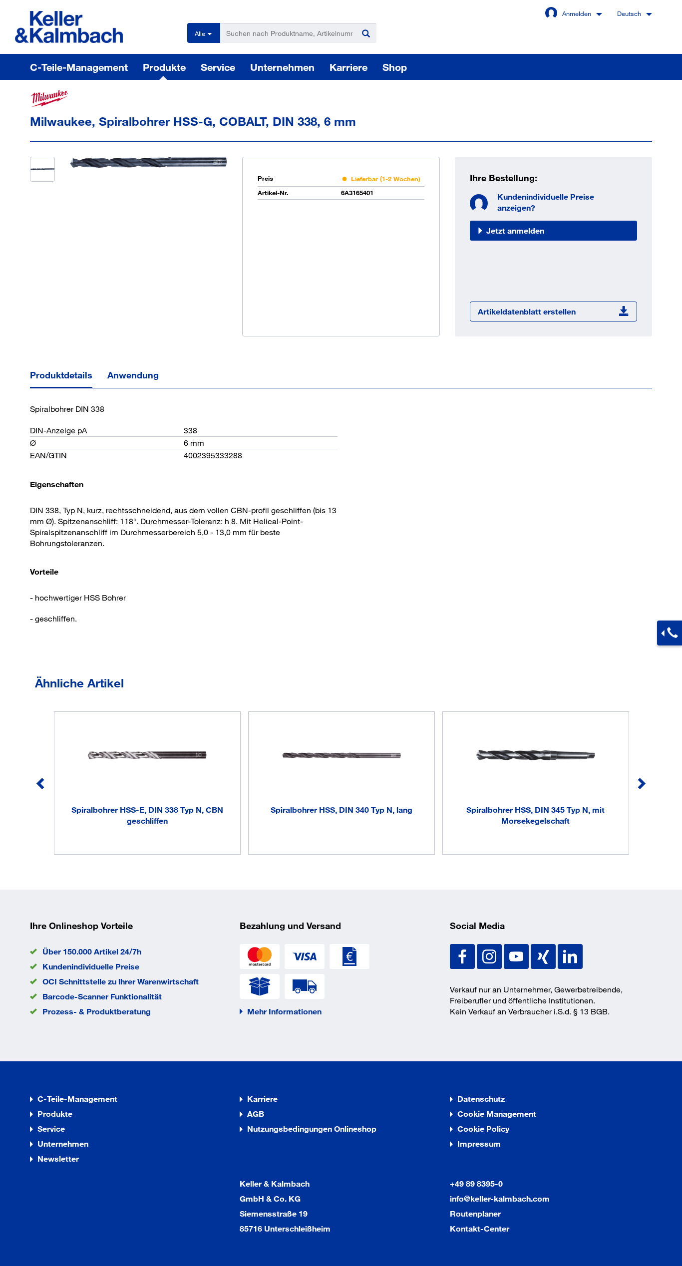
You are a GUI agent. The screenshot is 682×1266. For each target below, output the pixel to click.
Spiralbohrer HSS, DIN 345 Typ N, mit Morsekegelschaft (535, 815)
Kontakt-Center (479, 1228)
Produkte (164, 67)
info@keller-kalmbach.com (500, 1198)
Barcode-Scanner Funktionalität (102, 996)
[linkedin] (570, 955)
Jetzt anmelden (515, 230)
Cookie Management (496, 1113)
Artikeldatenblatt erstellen (527, 311)
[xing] (544, 955)
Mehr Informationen (284, 1011)
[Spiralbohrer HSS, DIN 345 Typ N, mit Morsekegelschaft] (535, 756)
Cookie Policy (483, 1128)
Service (218, 67)
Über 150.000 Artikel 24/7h (91, 951)
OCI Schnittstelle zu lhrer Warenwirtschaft (120, 981)
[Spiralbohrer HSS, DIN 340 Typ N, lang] (341, 756)
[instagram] (490, 955)
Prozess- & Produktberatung (96, 1011)
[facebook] (463, 955)
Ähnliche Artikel (79, 682)
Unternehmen (282, 67)
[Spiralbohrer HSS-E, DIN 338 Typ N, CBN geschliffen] (147, 756)
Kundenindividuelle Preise (90, 966)
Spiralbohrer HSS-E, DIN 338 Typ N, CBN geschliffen (147, 815)
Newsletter (58, 1158)
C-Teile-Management (79, 67)
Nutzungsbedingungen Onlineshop (311, 1128)
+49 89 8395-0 (476, 1183)
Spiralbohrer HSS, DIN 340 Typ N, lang (341, 809)
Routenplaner (475, 1213)
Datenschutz (481, 1098)
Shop (394, 67)
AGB (255, 1113)
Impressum (479, 1143)
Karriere (348, 67)
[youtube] (517, 955)
